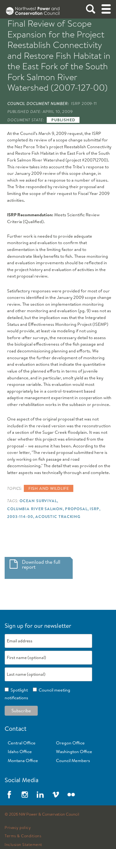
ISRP (94, 508)
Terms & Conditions (23, 836)
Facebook (9, 794)
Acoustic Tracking (57, 516)
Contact (16, 728)
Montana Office (23, 760)
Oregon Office (70, 743)
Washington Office (74, 751)
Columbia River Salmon (35, 508)
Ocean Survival (38, 500)
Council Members (73, 760)
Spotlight (18, 690)
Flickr (71, 794)
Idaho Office (20, 751)
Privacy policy (18, 827)
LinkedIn (40, 794)
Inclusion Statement (23, 844)
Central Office (22, 743)
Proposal (76, 508)
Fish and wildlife (48, 488)
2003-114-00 (20, 516)
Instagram (24, 794)
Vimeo (55, 794)
